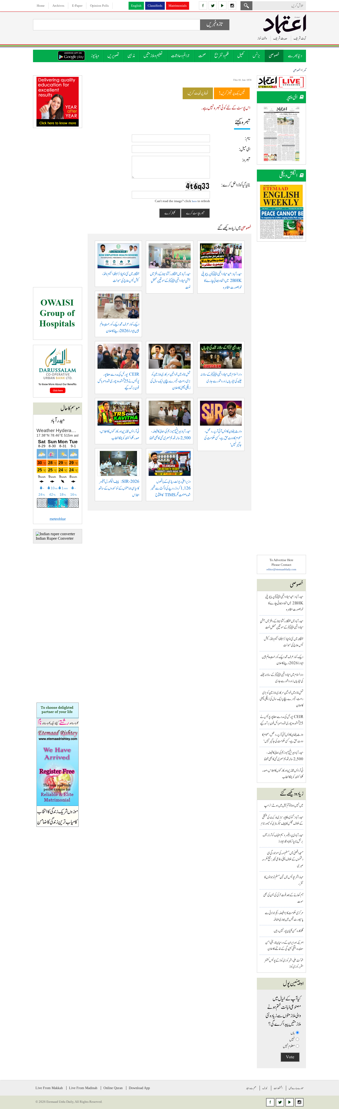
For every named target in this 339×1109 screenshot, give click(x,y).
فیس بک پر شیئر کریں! (232, 93)
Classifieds (155, 5)
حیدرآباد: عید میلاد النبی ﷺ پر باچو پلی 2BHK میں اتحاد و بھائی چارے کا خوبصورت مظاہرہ (284, 603)
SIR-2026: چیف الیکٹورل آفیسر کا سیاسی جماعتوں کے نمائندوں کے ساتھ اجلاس (118, 488)
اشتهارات (278, 1088)
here (194, 201)
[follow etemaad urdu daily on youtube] (222, 5)
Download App (139, 1088)
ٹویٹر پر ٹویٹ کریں (198, 93)
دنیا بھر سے (295, 56)
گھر (304, 70)
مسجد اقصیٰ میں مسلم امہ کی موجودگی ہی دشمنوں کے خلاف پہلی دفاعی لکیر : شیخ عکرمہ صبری (282, 859)
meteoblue (58, 519)
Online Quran (113, 1088)
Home (41, 5)
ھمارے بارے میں (296, 1088)
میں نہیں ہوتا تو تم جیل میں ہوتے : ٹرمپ (283, 805)
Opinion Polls (99, 5)
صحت (202, 56)
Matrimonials (178, 5)
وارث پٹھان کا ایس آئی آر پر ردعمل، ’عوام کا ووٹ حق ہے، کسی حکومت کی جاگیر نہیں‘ (223, 438)
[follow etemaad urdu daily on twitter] (212, 5)
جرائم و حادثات (180, 56)
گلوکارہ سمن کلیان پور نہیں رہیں (288, 931)
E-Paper (77, 5)
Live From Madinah (83, 1088)
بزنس (256, 56)
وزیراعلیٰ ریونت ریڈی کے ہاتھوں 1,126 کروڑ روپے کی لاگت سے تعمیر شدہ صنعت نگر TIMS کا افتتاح (171, 488)
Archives (58, 5)
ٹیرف (265, 1088)
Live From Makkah (49, 1088)
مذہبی (131, 56)
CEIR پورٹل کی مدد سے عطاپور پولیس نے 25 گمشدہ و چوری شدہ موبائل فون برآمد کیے (118, 381)
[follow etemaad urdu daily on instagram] (232, 5)
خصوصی (274, 56)
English (136, 5)
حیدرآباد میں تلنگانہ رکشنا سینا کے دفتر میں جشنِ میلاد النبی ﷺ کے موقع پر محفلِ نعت (170, 281)
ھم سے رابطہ (251, 1088)
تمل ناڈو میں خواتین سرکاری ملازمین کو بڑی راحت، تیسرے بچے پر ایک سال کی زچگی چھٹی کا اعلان (281, 699)
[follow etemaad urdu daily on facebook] (203, 5)
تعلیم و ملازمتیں (153, 56)
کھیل (240, 56)
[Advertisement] (281, 321)
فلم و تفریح (221, 56)
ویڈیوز (95, 56)
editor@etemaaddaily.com (281, 569)
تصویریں (113, 56)
